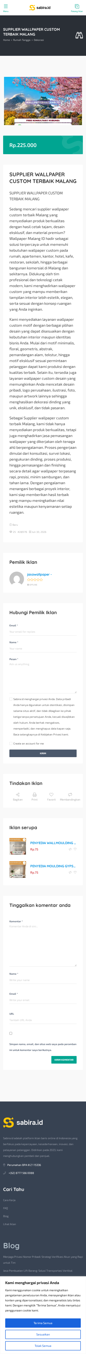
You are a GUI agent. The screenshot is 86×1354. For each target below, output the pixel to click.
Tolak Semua (43, 1345)
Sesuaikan (43, 1334)
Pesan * (13, 659)
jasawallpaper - (39, 574)
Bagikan (18, 799)
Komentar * (16, 921)
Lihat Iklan (9, 1224)
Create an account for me (28, 743)
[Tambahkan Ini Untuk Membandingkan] (70, 849)
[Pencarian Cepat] (79, 35)
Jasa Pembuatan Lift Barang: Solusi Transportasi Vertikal (37, 1270)
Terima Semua (43, 1323)
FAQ (5, 1208)
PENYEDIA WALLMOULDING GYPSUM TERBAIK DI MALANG (53, 843)
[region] (43, 1315)
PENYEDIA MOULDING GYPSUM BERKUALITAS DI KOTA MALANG (53, 866)
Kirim (43, 753)
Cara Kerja (9, 1200)
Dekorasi (39, 39)
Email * (13, 625)
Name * (13, 642)
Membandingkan (70, 799)
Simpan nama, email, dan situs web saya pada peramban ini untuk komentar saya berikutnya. (42, 1047)
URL (11, 1013)
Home (6, 39)
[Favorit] (75, 849)
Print (35, 799)
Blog (6, 1216)
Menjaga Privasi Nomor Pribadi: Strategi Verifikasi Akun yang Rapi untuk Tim (43, 1259)
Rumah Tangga (21, 39)
